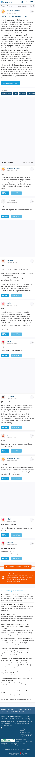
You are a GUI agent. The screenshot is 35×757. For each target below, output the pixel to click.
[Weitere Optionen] (32, 11)
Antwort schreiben (10, 83)
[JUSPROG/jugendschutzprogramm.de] (8, 740)
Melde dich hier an (23, 576)
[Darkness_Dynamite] (4, 169)
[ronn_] (4, 436)
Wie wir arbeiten (20, 712)
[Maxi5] (4, 342)
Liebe (15, 93)
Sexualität (22, 93)
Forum (3, 6)
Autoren (11, 712)
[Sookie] (4, 304)
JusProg (16, 745)
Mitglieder (19, 709)
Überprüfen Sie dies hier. (26, 736)
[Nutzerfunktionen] (27, 2)
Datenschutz (17, 749)
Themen (9, 6)
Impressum (8, 749)
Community (11, 709)
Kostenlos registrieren (13, 581)
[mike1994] (4, 520)
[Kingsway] (4, 261)
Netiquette (27, 709)
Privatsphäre (26, 749)
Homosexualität (22, 6)
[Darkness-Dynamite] (4, 11)
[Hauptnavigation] (32, 2)
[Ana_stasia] (4, 397)
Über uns (4, 711)
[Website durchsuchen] (22, 2)
